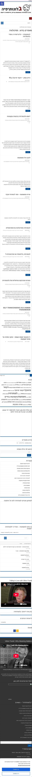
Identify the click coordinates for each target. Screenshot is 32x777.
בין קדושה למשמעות (25, 555)
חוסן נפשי (12, 390)
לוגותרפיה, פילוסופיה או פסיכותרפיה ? (17, 254)
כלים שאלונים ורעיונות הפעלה (12, 40)
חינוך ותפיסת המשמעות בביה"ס (23, 120)
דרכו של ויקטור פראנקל (25, 81)
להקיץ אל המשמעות (23, 158)
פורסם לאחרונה (27, 543)
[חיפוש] (2, 23)
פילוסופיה (9, 399)
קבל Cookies (16, 769)
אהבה (29, 383)
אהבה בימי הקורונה (25, 559)
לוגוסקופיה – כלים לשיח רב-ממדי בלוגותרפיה (19, 35)
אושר (27, 382)
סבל (17, 399)
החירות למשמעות (25, 567)
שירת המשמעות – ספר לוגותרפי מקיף (18, 194)
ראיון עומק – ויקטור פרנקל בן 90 (19, 78)
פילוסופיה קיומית (26, 490)
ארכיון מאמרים (28, 443)
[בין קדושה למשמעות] (30, 555)
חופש (9, 390)
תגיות (21, 543)
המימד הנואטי (23, 387)
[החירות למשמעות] (30, 567)
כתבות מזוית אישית (26, 161)
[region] (16, 767)
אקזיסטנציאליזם (26, 385)
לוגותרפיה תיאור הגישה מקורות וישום (16, 230)
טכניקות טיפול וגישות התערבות (23, 40)
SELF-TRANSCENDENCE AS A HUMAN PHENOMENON (16, 309)
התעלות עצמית (12, 387)
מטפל (27, 397)
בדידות (20, 385)
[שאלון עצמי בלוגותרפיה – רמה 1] (30, 551)
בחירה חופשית (12, 384)
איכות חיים (9, 382)
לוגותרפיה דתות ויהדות (18, 161)
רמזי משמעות (25, 404)
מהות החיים (5, 394)
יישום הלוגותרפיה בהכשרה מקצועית (18, 116)
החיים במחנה (28, 387)
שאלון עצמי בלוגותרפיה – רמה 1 (22, 551)
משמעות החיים (27, 400)
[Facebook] (14, 631)
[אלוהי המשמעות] (30, 563)
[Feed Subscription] (0, 30)
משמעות (22, 396)
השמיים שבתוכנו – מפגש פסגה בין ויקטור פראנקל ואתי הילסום (16, 547)
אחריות (19, 382)
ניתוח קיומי (20, 399)
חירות (25, 394)
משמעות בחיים (11, 81)
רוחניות (5, 402)
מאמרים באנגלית (17, 81)
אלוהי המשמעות (25, 563)
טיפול (22, 394)
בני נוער (7, 385)
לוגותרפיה (12, 393)
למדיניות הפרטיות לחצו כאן (24, 765)
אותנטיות (23, 382)
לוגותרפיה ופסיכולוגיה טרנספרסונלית (18, 228)
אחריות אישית (13, 382)
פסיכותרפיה (18, 402)
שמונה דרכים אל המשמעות (23, 757)
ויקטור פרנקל (19, 390)
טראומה (19, 394)
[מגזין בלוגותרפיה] (16, 8)
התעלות (18, 387)
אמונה (5, 382)
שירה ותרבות (17, 404)
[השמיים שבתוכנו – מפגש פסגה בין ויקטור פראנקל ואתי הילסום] (30, 546)
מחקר (29, 397)
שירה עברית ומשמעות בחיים (9, 161)
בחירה (17, 385)
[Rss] (17, 631)
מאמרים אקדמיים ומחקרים (13, 120)
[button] (2, 4)
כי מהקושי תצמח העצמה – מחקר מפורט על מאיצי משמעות (16, 338)
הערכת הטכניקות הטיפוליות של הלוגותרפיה (16, 280)
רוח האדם (11, 402)
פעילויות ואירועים (26, 492)
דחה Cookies (16, 773)
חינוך (7, 390)
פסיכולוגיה (24, 402)
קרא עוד (27, 72)
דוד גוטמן (4, 385)
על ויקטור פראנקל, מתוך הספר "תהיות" (21, 752)
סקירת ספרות (17, 41)
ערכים (13, 400)
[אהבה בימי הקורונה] (30, 559)
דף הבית (29, 27)
